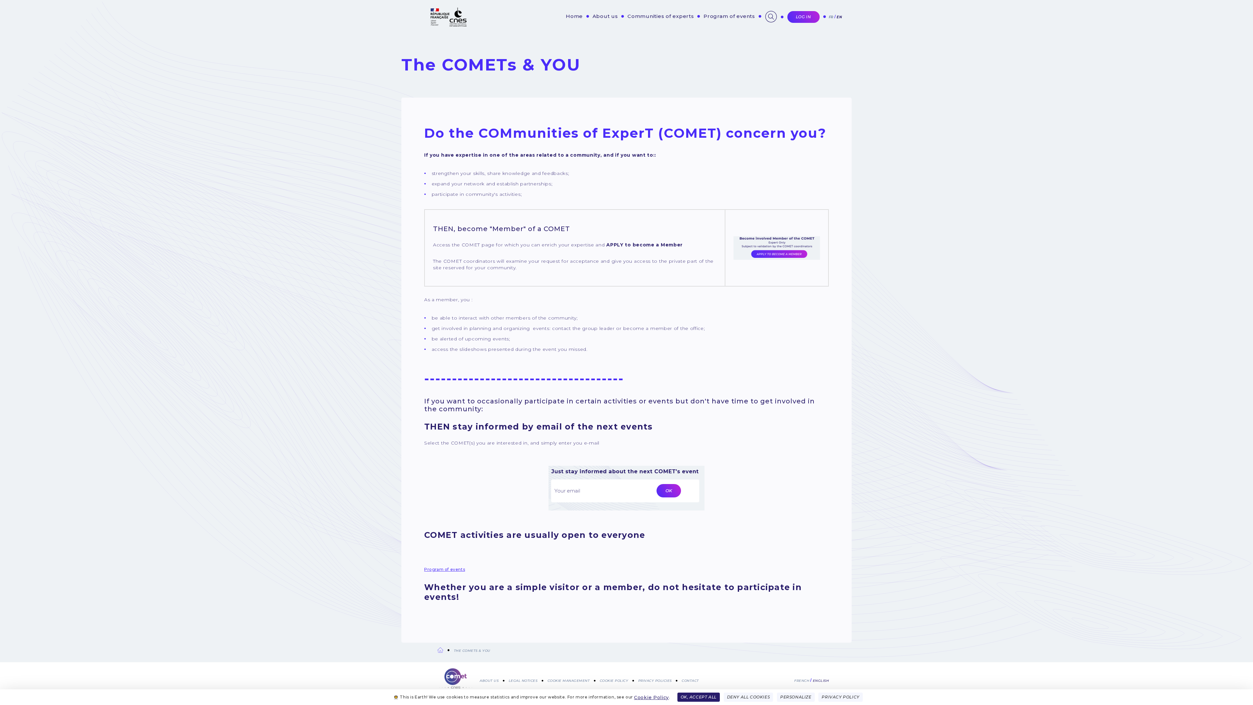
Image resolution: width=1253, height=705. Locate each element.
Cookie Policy (651, 697)
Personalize (796, 697)
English (821, 680)
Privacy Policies (655, 680)
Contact (690, 680)
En (839, 17)
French (801, 680)
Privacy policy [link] (840, 697)
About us (605, 16)
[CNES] (448, 25)
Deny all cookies (748, 697)
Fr (831, 17)
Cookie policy (614, 680)
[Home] (455, 679)
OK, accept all (699, 697)
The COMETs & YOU (472, 651)
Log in (803, 16)
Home (574, 16)
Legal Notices (523, 680)
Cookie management (569, 680)
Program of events (729, 16)
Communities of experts (660, 16)
